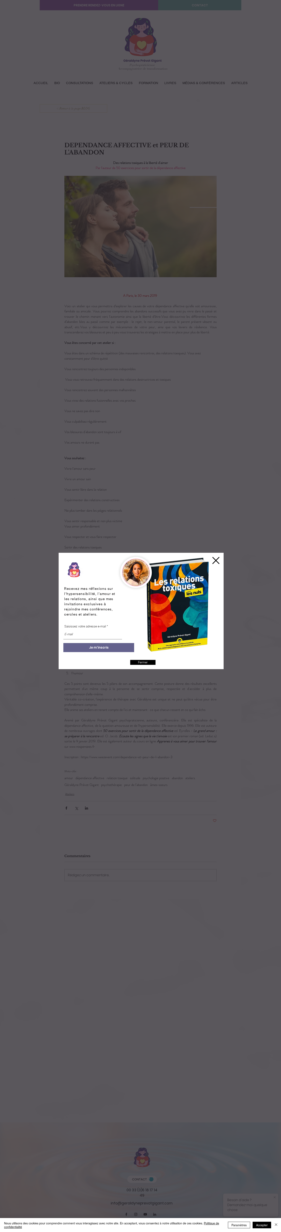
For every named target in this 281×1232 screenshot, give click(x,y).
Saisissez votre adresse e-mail (85, 626)
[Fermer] (276, 1225)
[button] (215, 560)
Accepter (262, 1225)
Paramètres (239, 1225)
